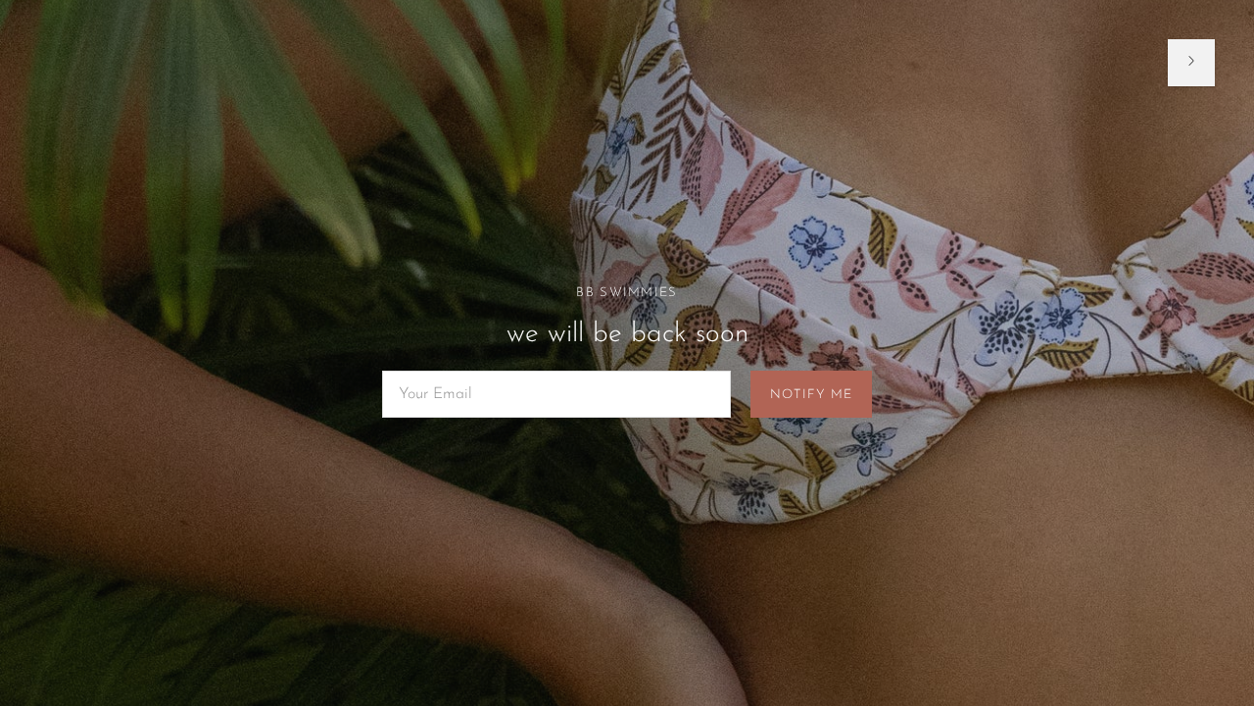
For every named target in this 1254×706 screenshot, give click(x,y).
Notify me (811, 394)
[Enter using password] (1191, 62)
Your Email (433, 372)
